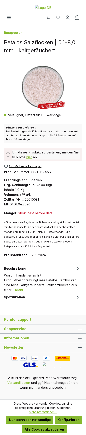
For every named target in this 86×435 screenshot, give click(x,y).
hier (29, 157)
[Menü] (9, 17)
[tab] (42, 279)
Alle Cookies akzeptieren (44, 429)
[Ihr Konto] (67, 17)
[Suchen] (48, 17)
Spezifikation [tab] (14, 297)
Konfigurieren (68, 420)
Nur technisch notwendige (30, 420)
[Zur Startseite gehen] (43, 7)
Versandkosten (18, 383)
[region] (43, 86)
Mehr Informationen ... (43, 412)
